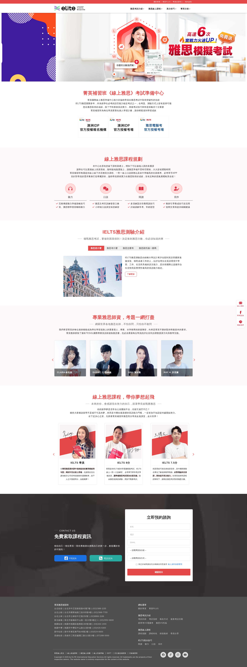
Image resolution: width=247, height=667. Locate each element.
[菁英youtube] (185, 655)
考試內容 (142, 619)
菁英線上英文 (59, 653)
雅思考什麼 (112, 248)
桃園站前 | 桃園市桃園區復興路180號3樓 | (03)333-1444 (80, 624)
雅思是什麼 (96, 248)
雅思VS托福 (161, 623)
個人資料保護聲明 (175, 564)
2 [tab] (123, 78)
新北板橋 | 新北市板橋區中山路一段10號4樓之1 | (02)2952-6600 (84, 620)
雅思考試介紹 (136, 9)
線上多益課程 (72, 653)
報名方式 (164, 619)
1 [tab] (120, 78)
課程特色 (153, 633)
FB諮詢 (73, 558)
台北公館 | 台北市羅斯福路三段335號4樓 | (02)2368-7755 (81, 612)
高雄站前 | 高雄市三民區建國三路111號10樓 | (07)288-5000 (81, 635)
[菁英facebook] (163, 655)
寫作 (160, 644)
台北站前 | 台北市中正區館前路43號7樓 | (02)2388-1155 (80, 608)
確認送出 (159, 572)
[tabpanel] (123, 47)
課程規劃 (142, 633)
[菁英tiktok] (170, 655)
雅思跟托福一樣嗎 (147, 248)
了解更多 (131, 274)
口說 (154, 644)
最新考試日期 (177, 619)
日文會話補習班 (120, 653)
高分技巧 (171, 9)
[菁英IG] (178, 655)
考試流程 (153, 619)
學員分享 (175, 633)
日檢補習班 (133, 653)
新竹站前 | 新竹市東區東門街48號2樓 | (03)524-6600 (78, 632)
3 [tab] (126, 78)
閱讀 (140, 644)
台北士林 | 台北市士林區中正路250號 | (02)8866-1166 (79, 616)
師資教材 (164, 633)
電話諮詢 (108, 558)
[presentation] (53, 360)
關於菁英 (157, 2)
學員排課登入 (178, 2)
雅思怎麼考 (128, 248)
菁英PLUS (167, 2)
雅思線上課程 (154, 9)
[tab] (96, 248)
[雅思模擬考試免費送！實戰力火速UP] (123, 47)
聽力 (147, 644)
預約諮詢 (188, 2)
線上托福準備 (99, 653)
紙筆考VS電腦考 (145, 623)
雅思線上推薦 (86, 653)
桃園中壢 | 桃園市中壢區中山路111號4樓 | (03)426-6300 (80, 628)
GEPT (109, 653)
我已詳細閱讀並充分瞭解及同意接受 (160, 564)
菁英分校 (185, 9)
